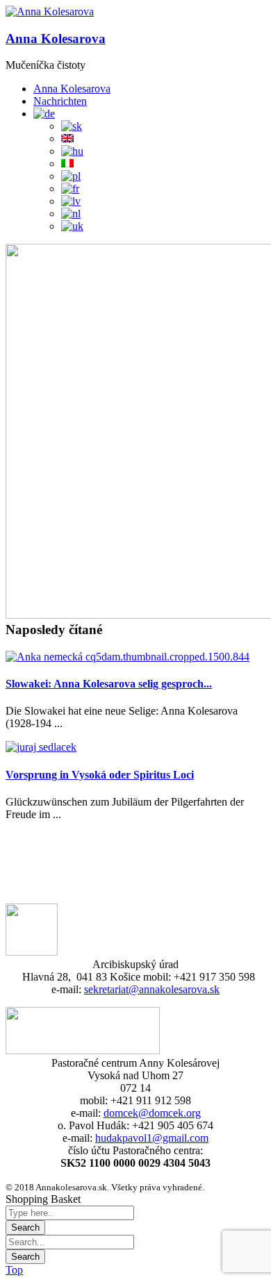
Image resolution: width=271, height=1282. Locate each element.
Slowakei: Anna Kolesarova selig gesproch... (109, 684)
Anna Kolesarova (56, 38)
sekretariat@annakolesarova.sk (152, 989)
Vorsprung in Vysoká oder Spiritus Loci (100, 775)
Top (14, 1270)
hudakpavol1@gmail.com (151, 1138)
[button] (50, 12)
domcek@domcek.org (152, 1113)
